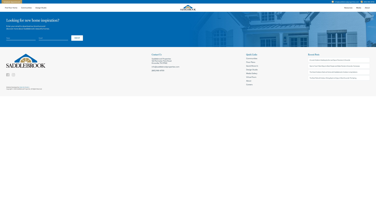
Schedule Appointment (12, 2)
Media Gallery (251, 73)
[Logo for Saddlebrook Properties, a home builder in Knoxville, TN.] (188, 7)
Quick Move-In (252, 66)
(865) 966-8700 (369, 2)
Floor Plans (250, 62)
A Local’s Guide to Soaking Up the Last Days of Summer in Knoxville (330, 60)
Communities (26, 8)
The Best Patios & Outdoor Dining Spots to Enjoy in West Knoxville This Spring (333, 78)
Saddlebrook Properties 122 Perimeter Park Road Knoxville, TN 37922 (161, 61)
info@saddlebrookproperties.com (347, 2)
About (367, 8)
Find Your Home (11, 8)
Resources (348, 8)
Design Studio (40, 8)
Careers (249, 84)
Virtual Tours (251, 77)
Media (358, 8)
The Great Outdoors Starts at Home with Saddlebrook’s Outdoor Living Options (333, 72)
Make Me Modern (24, 87)
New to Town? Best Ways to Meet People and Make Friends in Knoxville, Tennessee (335, 66)
